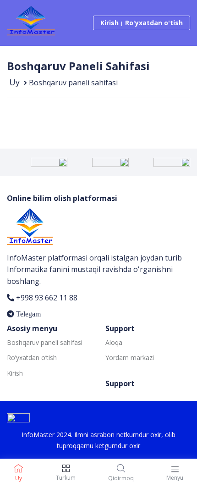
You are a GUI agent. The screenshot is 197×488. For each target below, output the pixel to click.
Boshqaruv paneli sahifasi (44, 342)
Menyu (174, 478)
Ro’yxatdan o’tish (32, 357)
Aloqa (113, 342)
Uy (14, 82)
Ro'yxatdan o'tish (154, 22)
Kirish (109, 22)
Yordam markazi (129, 357)
